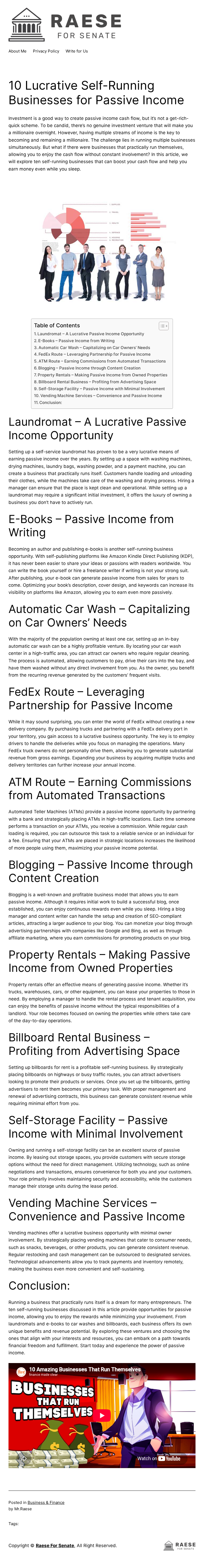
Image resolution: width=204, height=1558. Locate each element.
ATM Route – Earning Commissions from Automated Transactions (102, 361)
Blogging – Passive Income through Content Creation (89, 368)
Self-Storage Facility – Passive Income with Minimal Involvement (102, 388)
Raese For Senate (55, 1545)
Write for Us (77, 51)
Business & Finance (46, 1502)
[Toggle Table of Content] (161, 325)
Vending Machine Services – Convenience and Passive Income (101, 395)
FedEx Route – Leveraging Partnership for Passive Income (95, 354)
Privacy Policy (46, 51)
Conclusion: (50, 402)
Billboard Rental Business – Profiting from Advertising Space (97, 381)
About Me (17, 51)
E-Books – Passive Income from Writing (76, 340)
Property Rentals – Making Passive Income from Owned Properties (102, 374)
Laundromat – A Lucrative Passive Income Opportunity (90, 333)
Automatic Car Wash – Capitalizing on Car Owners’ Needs (94, 347)
